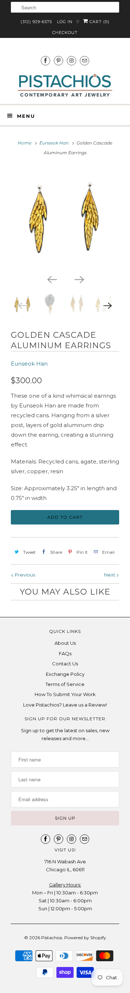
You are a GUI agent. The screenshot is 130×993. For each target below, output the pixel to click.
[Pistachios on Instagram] (71, 60)
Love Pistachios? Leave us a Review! (65, 705)
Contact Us (65, 663)
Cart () (98, 21)
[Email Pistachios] (84, 60)
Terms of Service (65, 684)
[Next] (79, 279)
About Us (65, 643)
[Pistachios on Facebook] (45, 60)
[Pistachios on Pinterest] (58, 60)
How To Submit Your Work (65, 694)
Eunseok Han (29, 363)
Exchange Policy (65, 674)
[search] (65, 7)
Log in (65, 21)
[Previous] (51, 279)
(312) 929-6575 (36, 21)
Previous (24, 575)
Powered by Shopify (85, 937)
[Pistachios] (65, 85)
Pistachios (51, 937)
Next (110, 575)
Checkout (65, 32)
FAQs (65, 653)
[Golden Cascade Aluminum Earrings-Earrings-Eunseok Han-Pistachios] (65, 218)
